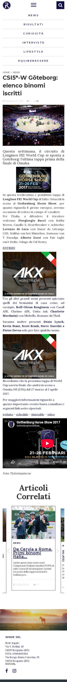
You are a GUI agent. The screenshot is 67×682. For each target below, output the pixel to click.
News (33, 15)
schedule (22, 414)
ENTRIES (9, 248)
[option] (33, 548)
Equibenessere (33, 60)
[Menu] (33, 5)
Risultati (34, 24)
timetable (37, 414)
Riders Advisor (7, 5)
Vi (37, 101)
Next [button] (58, 551)
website (8, 414)
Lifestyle (34, 51)
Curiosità (33, 33)
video (51, 414)
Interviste (34, 42)
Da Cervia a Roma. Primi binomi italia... (32, 553)
